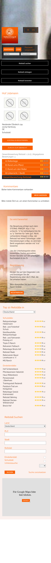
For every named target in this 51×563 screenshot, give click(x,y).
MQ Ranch (7, 361)
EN (33, 30)
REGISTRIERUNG (17, 293)
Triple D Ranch (9, 343)
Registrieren (8, 49)
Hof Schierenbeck (10, 369)
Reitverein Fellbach (11, 346)
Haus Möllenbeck (10, 375)
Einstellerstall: (11, 457)
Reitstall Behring (10, 397)
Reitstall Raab (9, 352)
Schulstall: (9, 460)
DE (28, 30)
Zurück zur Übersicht (17, 148)
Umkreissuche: (11, 463)
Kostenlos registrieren (17, 140)
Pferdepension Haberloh (13, 372)
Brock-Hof (7, 406)
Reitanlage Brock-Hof (12, 349)
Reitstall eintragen (25, 72)
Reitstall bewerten (25, 81)
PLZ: (6, 431)
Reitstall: (8, 448)
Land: (7, 423)
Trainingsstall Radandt (12, 383)
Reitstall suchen (25, 63)
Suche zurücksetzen (37, 472)
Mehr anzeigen (40, 195)
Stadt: (7, 440)
